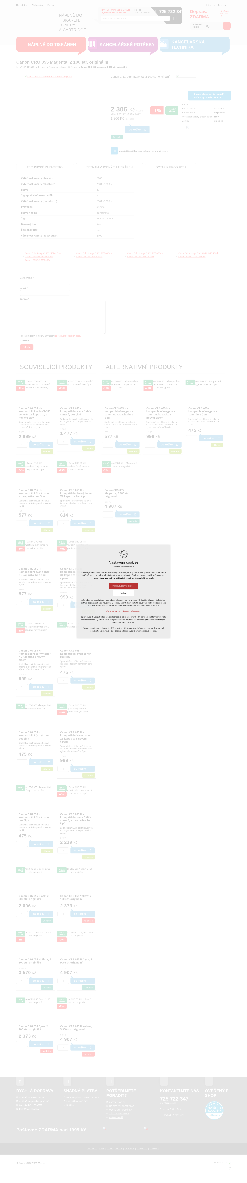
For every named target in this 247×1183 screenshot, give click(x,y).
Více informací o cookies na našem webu (123, 611)
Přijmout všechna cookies (123, 585)
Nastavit (123, 593)
